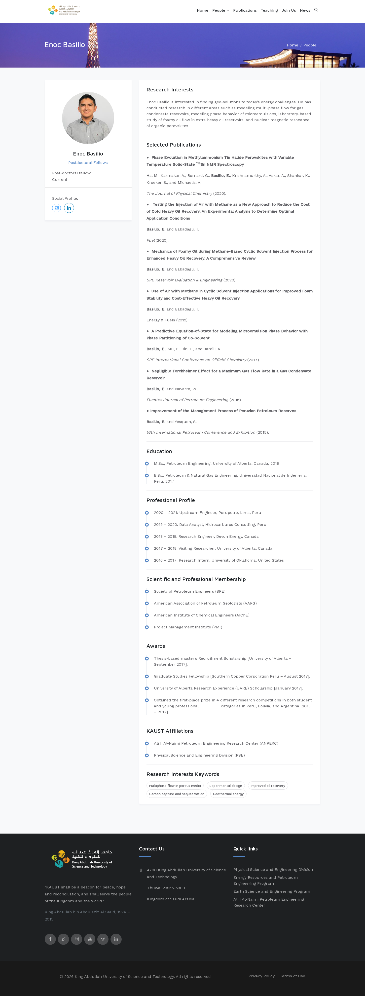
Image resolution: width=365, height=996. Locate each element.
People (219, 10)
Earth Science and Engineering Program (271, 891)
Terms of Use (292, 976)
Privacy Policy (262, 976)
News (305, 10)
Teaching (269, 10)
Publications (245, 10)
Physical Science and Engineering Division (273, 869)
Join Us (289, 10)
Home (202, 10)
